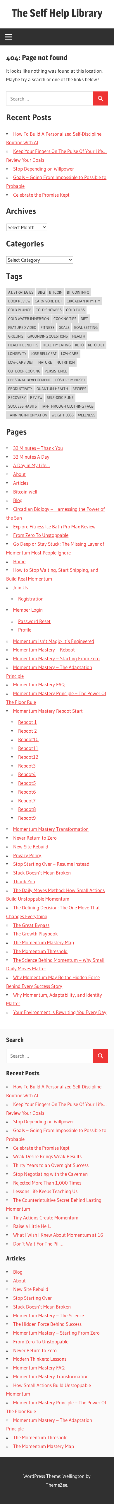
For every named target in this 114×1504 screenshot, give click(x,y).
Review (36, 397)
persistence (56, 371)
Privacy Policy (27, 855)
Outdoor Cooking (24, 371)
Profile (24, 630)
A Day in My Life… (31, 465)
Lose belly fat (44, 353)
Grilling (15, 336)
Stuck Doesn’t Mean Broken (42, 873)
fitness (47, 327)
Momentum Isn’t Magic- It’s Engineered (53, 641)
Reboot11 (28, 748)
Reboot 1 (27, 722)
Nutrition (65, 362)
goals (64, 327)
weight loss (63, 415)
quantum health (52, 388)
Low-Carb (70, 353)
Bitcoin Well (25, 492)
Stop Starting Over (32, 1298)
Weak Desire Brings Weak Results (47, 1156)
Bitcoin (56, 292)
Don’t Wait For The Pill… (38, 1244)
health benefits (23, 345)
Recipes (79, 388)
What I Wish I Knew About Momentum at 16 (58, 1235)
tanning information (27, 415)
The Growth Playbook (35, 933)
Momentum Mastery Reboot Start (48, 711)
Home (19, 561)
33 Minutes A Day (31, 457)
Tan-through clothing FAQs (67, 406)
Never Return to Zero (35, 838)
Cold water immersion (28, 318)
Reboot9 (27, 818)
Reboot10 (28, 739)
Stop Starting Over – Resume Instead (51, 864)
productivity (20, 388)
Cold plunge (19, 309)
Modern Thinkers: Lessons (39, 1359)
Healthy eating (57, 345)
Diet (84, 318)
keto (79, 345)
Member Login (28, 610)
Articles (20, 483)
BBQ (41, 292)
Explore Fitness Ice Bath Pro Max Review (54, 526)
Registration (31, 599)
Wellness (86, 415)
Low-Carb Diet (21, 362)
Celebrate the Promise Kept (41, 195)
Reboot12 (28, 757)
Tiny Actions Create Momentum (45, 1217)
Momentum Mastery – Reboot (44, 649)
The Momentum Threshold (40, 951)
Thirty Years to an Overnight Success (51, 1165)
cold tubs (75, 309)
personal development (29, 379)
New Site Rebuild (30, 846)
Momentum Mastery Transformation (51, 829)
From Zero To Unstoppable (40, 535)
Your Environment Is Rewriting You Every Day (59, 1012)
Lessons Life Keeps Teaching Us (45, 1191)
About (19, 474)
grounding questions (47, 336)
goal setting (86, 327)
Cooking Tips (64, 318)
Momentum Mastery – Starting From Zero (56, 658)
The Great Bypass (31, 925)
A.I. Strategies (20, 292)
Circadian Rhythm (84, 301)
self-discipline (60, 397)
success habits (22, 406)
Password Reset (34, 621)
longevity (17, 353)
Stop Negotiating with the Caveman (50, 1174)
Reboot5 (27, 783)
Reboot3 (27, 766)
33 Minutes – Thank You (38, 448)
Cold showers (49, 309)
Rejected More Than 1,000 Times (47, 1183)
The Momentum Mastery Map (43, 942)
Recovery (17, 397)
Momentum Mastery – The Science (48, 1315)
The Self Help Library (57, 12)
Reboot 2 (27, 731)
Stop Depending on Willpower (43, 169)
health (78, 336)
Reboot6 (27, 792)
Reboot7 (27, 800)
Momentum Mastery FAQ (39, 684)
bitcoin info (78, 292)
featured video (22, 327)
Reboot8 (27, 809)
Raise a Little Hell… (33, 1226)
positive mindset (70, 379)
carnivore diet (48, 301)
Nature (45, 362)
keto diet (96, 345)
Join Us (20, 587)
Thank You (24, 881)
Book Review (19, 301)
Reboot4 (27, 774)
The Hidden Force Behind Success (47, 1324)
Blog (18, 500)
